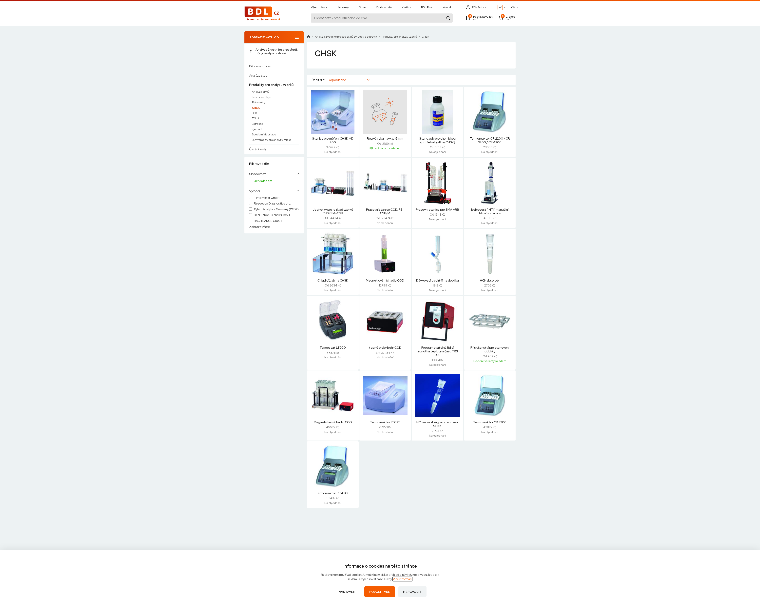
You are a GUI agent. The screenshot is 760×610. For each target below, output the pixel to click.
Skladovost (257, 174)
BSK (254, 113)
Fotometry (258, 102)
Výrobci (254, 191)
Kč (500, 7)
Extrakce (257, 124)
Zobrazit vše (258, 227)
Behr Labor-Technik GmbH (272, 215)
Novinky (343, 7)
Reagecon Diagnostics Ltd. (272, 203)
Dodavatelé (384, 7)
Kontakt (448, 7)
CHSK (256, 107)
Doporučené (337, 80)
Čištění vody (258, 149)
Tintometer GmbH (266, 198)
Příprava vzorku (260, 66)
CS (513, 7)
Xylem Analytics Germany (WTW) (276, 209)
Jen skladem (263, 181)
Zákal (255, 118)
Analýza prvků (261, 91)
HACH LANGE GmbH (268, 221)
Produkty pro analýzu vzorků (271, 85)
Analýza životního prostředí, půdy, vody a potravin (277, 51)
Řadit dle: (318, 80)
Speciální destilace (264, 134)
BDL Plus (427, 7)
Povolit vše (379, 592)
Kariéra (406, 7)
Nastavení (347, 592)
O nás (362, 7)
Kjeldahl (257, 129)
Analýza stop (258, 75)
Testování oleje (261, 97)
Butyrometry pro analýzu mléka (272, 140)
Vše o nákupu (319, 7)
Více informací (402, 579)
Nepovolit (412, 592)
